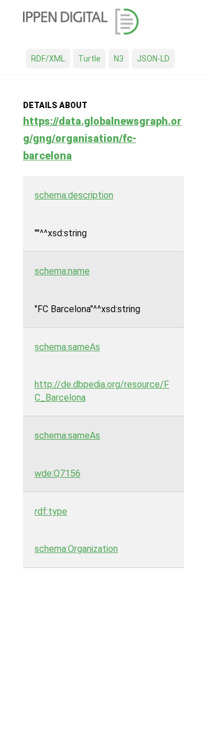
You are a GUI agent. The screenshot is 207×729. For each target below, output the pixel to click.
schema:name (62, 271)
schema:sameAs (67, 347)
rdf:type (50, 511)
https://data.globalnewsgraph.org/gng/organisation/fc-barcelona (102, 138)
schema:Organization (76, 548)
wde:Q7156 (57, 473)
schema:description (73, 195)
